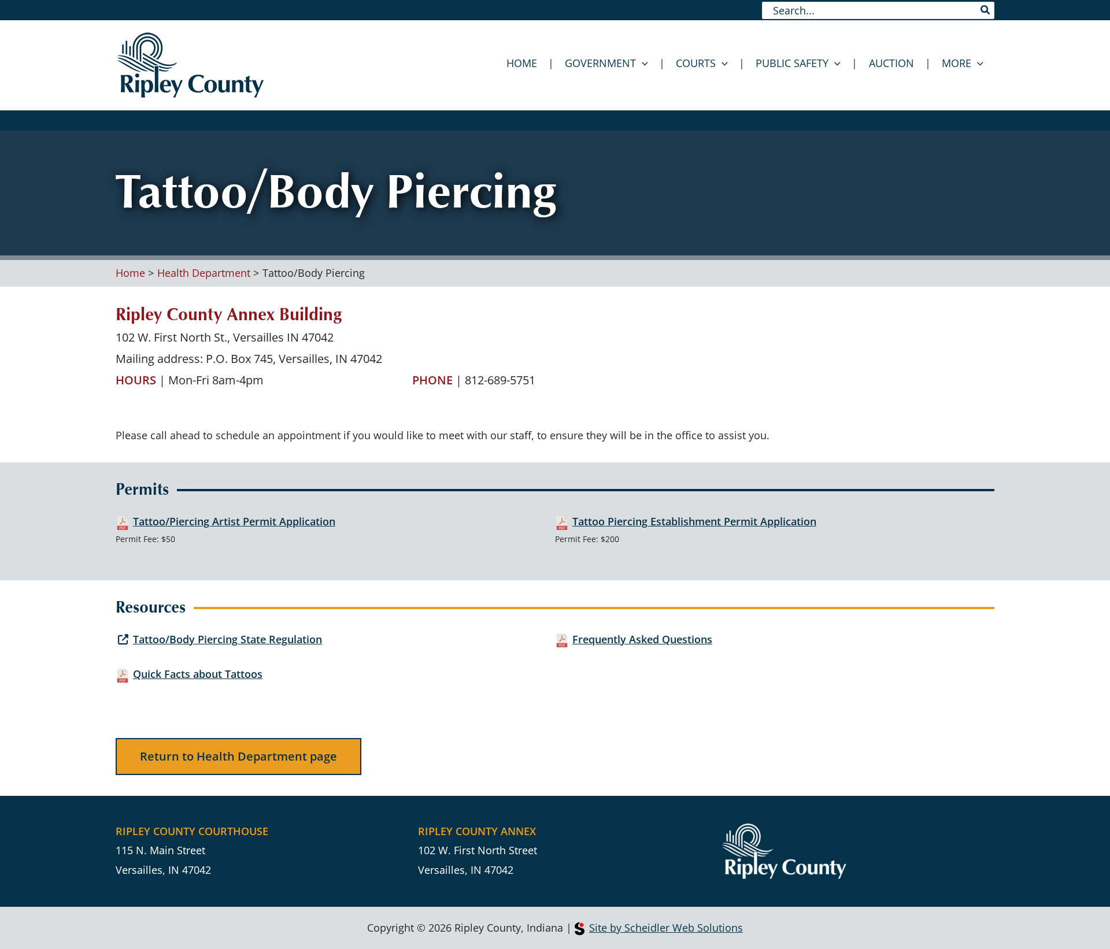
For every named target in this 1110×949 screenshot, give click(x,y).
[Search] (985, 10)
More (956, 63)
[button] (642, 63)
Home (521, 63)
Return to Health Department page (238, 756)
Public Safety (792, 63)
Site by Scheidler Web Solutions (666, 928)
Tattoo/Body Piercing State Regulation (227, 639)
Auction (891, 63)
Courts (696, 63)
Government (600, 63)
